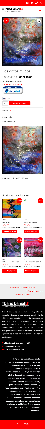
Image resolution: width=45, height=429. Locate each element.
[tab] (22, 117)
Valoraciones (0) (8, 122)
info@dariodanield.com (14, 349)
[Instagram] (31, 3)
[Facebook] (27, 3)
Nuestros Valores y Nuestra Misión (22, 287)
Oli (27, 424)
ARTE (11, 110)
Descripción (7, 117)
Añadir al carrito (19, 103)
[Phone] (36, 3)
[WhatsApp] (41, 3)
